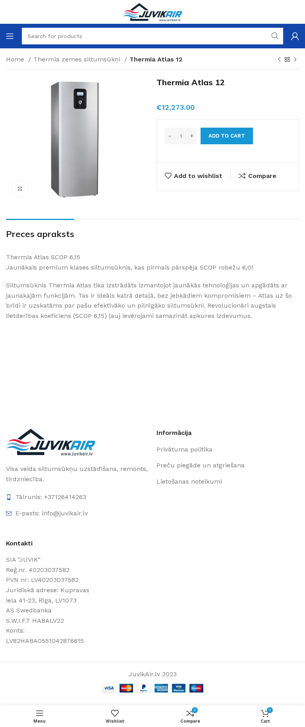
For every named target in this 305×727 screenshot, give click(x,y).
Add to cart (226, 136)
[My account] (295, 36)
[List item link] (202, 449)
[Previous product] (279, 60)
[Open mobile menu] (10, 36)
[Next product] (295, 60)
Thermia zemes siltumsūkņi (77, 59)
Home (16, 59)
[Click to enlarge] (20, 189)
